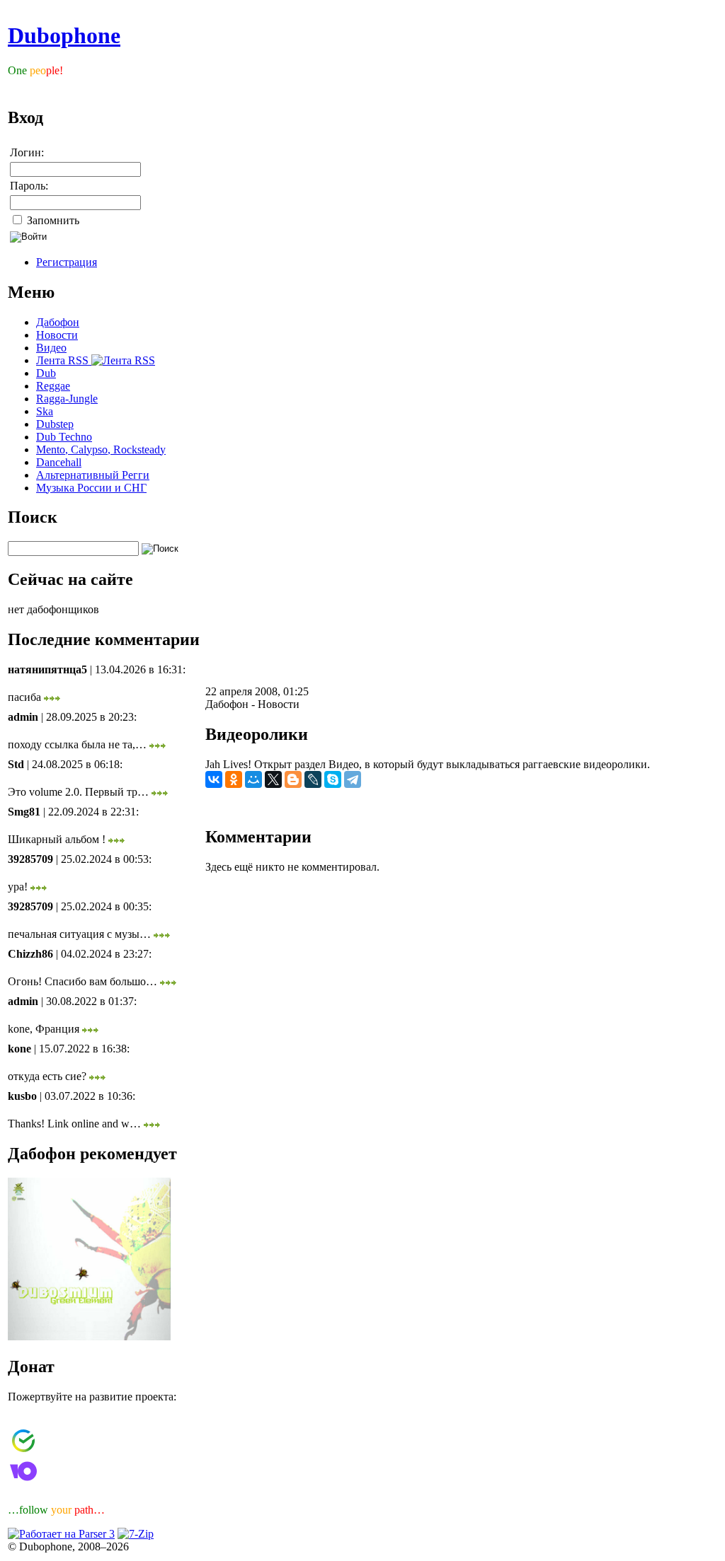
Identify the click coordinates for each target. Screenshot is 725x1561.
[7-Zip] (136, 1534)
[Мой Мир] (253, 779)
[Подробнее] (52, 697)
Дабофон (57, 322)
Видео (51, 348)
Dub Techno (64, 437)
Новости (57, 335)
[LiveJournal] (312, 779)
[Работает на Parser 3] (61, 1534)
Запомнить (51, 220)
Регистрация (66, 262)
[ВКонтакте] (213, 779)
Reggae (53, 386)
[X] (273, 779)
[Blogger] (293, 779)
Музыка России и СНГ (91, 488)
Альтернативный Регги (92, 475)
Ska (44, 411)
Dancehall (58, 462)
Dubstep (55, 424)
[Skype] (332, 779)
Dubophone (64, 35)
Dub (46, 373)
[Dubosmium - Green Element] (89, 1336)
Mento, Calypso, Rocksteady (101, 449)
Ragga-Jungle (67, 399)
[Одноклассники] (233, 779)
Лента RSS (63, 360)
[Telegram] (352, 779)
